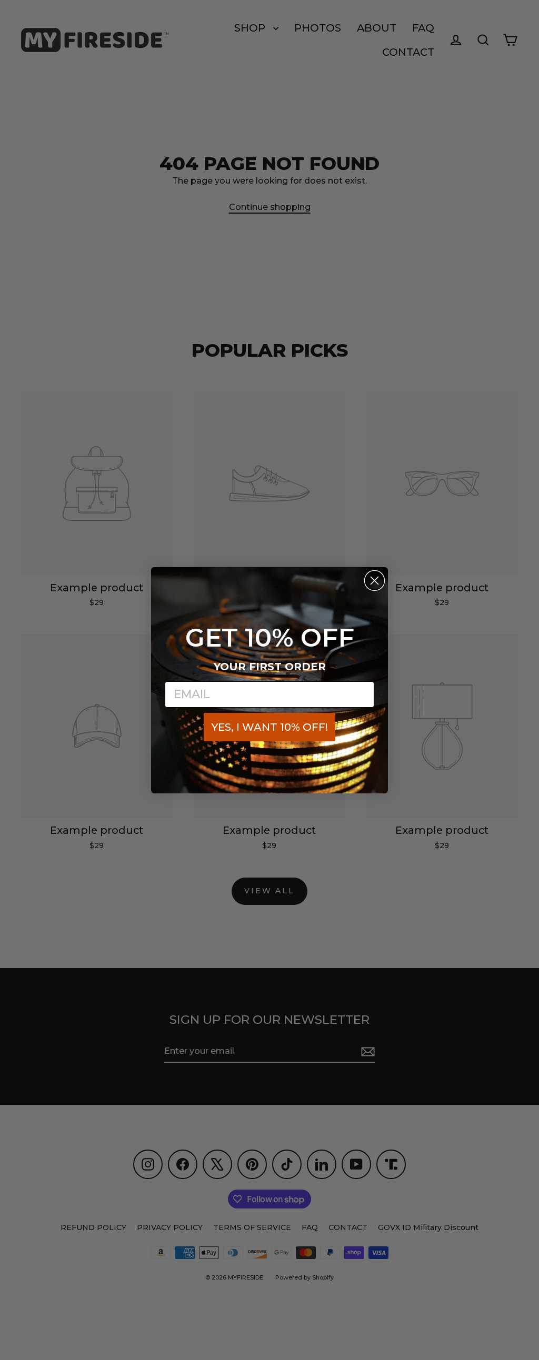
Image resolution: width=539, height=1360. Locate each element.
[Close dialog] (374, 580)
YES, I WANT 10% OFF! (270, 727)
